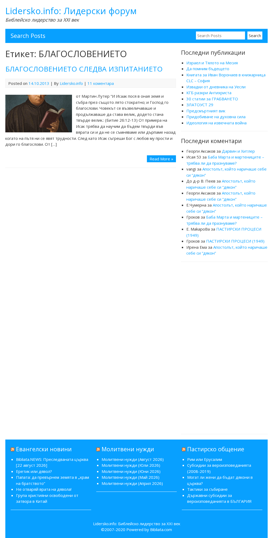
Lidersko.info (71, 83)
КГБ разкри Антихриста (208, 92)
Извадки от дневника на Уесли (216, 86)
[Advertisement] (224, 347)
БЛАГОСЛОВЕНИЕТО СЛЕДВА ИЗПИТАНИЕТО (84, 69)
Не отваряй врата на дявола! (43, 489)
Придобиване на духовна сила (216, 116)
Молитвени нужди (128, 449)
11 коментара (100, 83)
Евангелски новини (44, 449)
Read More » (161, 158)
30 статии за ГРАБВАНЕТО (212, 98)
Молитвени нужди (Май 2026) (130, 477)
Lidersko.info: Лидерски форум (71, 11)
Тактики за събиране (207, 489)
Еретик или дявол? (34, 471)
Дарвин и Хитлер (238, 151)
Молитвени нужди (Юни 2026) (131, 471)
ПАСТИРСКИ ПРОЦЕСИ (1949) (235, 241)
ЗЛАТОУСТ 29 (199, 104)
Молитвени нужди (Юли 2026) (131, 465)
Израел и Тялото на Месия (212, 62)
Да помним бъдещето (207, 68)
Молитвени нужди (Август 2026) (133, 459)
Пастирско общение (215, 449)
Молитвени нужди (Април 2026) (132, 483)
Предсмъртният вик (205, 110)
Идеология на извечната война (216, 122)
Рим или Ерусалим (204, 459)
